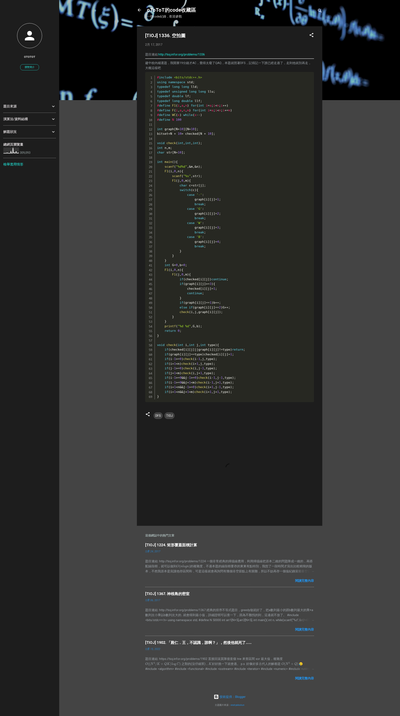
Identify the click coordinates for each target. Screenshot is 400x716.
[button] (311, 36)
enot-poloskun (237, 705)
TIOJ (169, 416)
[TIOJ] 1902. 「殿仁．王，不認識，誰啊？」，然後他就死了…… (198, 642)
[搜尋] (319, 11)
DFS (158, 416)
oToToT (29, 56)
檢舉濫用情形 (13, 164)
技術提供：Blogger (232, 697)
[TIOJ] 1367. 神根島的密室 (167, 593)
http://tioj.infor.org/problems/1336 (181, 54)
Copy (302, 75)
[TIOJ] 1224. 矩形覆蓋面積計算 (171, 545)
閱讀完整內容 (304, 581)
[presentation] (183, 566)
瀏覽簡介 (30, 67)
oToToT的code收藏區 (171, 10)
